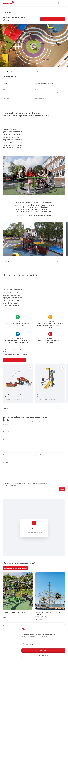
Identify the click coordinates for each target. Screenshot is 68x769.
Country (23, 641)
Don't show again (43, 655)
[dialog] (34, 384)
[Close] (63, 629)
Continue (43, 650)
